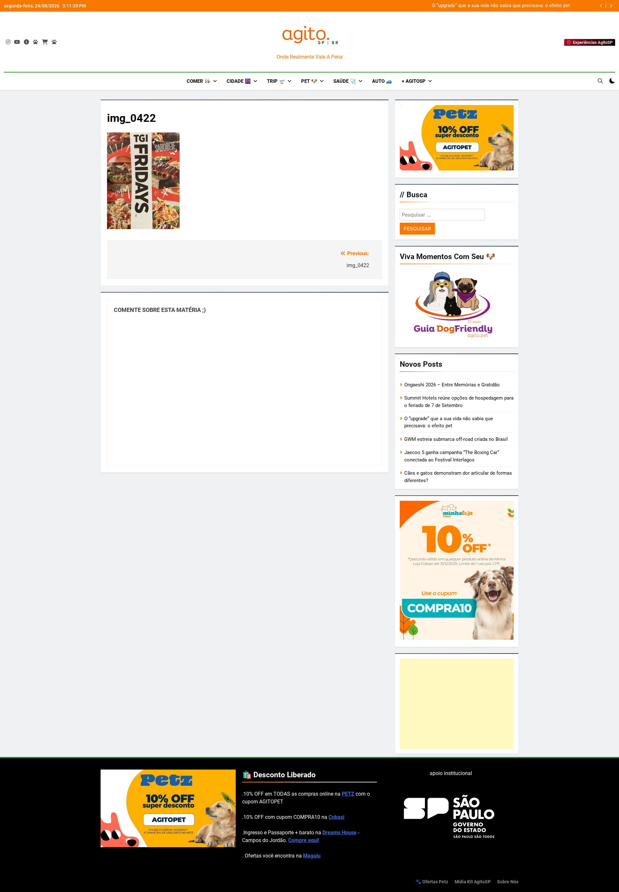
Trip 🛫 (276, 81)
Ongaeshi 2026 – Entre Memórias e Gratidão (452, 385)
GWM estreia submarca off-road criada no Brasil (456, 439)
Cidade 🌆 (239, 81)
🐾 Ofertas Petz (432, 882)
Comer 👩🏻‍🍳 (199, 81)
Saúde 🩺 (344, 81)
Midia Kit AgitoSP (473, 882)
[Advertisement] (457, 704)
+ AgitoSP (414, 81)
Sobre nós (507, 882)
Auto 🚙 (382, 81)
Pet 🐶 (309, 81)
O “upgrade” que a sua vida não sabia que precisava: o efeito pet (501, 5)
